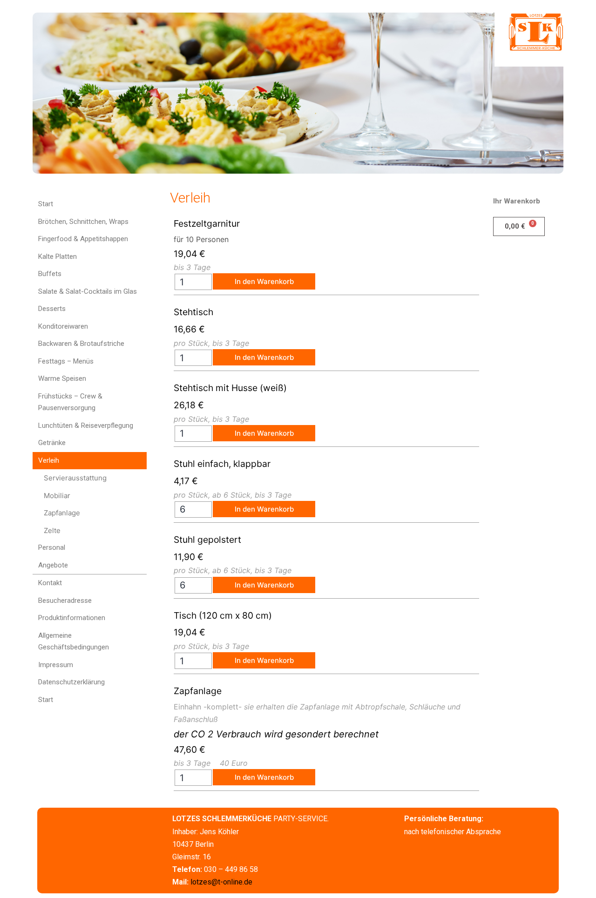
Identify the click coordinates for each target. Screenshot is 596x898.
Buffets (49, 274)
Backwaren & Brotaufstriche (81, 343)
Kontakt (50, 583)
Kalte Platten (57, 256)
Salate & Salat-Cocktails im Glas (87, 291)
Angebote (53, 565)
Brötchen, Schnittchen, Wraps (83, 221)
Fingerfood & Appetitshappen (83, 239)
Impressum (55, 665)
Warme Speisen (62, 378)
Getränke (52, 443)
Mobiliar (57, 495)
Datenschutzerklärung (71, 682)
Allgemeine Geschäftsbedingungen (73, 641)
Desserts (52, 308)
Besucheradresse (65, 600)
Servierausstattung (75, 477)
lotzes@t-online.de (221, 882)
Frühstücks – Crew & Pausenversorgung (70, 402)
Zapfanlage (62, 512)
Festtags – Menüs (66, 361)
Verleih (48, 460)
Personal (51, 547)
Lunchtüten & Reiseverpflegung (85, 425)
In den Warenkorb (264, 281)
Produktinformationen (71, 618)
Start (45, 204)
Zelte (52, 530)
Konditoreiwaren (63, 326)
